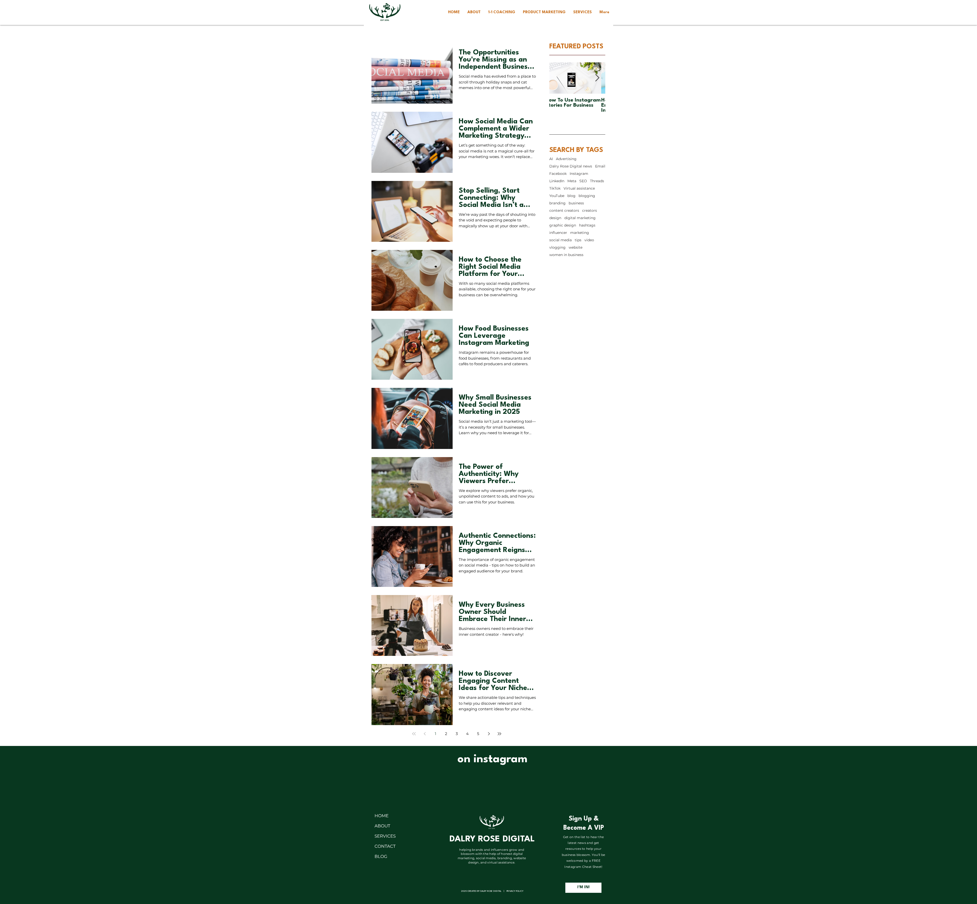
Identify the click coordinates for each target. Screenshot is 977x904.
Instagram (579, 174)
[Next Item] (597, 78)
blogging (587, 196)
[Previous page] (424, 733)
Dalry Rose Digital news (570, 166)
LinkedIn (556, 181)
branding (557, 203)
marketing (579, 233)
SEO (583, 181)
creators (589, 210)
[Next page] (488, 733)
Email (600, 166)
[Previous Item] (557, 78)
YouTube (556, 196)
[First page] (414, 733)
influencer (558, 233)
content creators (564, 210)
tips (578, 240)
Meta (571, 181)
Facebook (558, 174)
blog (571, 196)
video (589, 240)
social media (560, 240)
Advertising (566, 159)
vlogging (557, 247)
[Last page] (499, 733)
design (555, 218)
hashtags (587, 225)
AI (551, 159)
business (576, 203)
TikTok (555, 188)
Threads (597, 181)
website (575, 247)
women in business (566, 255)
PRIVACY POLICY (515, 891)
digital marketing (580, 218)
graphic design (562, 225)
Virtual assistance (579, 188)
